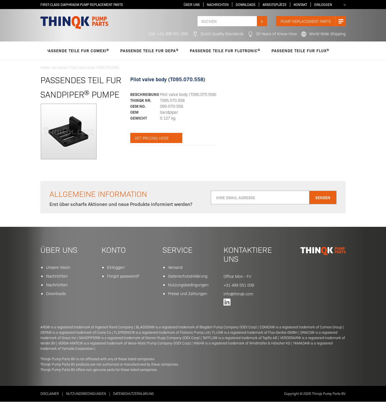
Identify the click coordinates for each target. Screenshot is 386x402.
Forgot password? (123, 276)
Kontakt (300, 4)
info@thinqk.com (238, 293)
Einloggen (323, 4)
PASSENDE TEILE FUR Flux (290, 50)
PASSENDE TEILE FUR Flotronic (215, 50)
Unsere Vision (58, 267)
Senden (322, 197)
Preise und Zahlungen (187, 293)
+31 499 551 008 (239, 285)
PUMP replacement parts (306, 21)
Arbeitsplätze (275, 4)
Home (44, 67)
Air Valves (60, 67)
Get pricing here (152, 138)
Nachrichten (218, 4)
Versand (175, 267)
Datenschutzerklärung (187, 276)
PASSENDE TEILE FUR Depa (139, 50)
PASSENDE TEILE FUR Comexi (67, 50)
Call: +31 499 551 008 (168, 33)
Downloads (245, 4)
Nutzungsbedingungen (188, 284)
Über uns (192, 4)
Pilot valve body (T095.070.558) (94, 67)
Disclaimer (49, 393)
